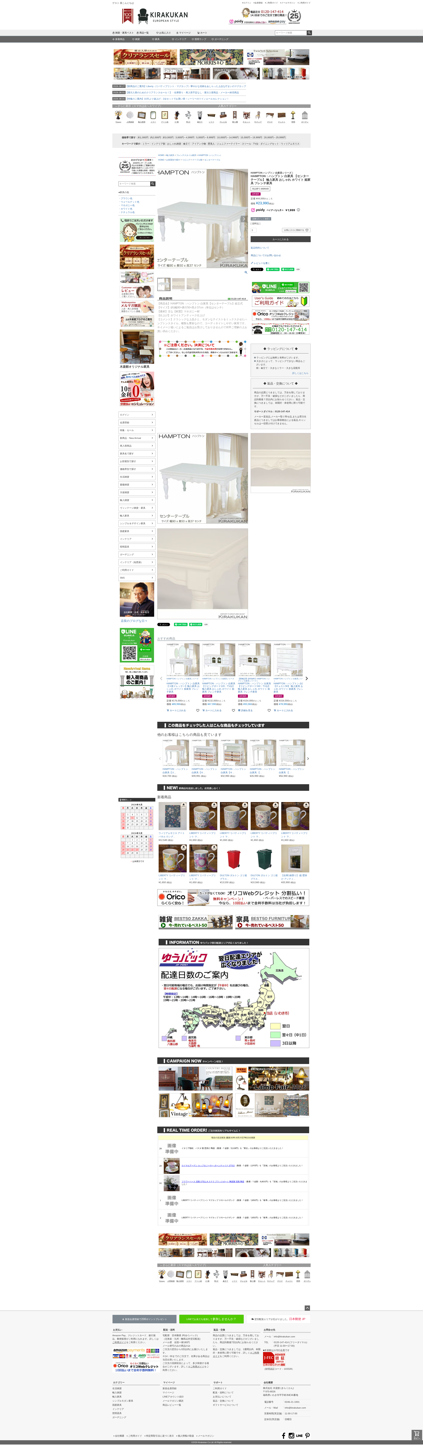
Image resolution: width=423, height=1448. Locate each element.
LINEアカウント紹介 (173, 1396)
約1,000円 (143, 137)
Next (244, 219)
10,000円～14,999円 (228, 137)
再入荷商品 (126, 445)
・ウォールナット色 (128, 202)
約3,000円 (168, 137)
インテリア (180, 39)
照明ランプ (200, 39)
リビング (186, 160)
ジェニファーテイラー (228, 143)
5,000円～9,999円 (205, 137)
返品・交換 (219, 1329)
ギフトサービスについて (225, 1405)
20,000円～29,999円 (275, 137)
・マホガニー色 (126, 205)
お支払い (117, 1329)
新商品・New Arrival (130, 438)
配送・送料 (169, 1329)
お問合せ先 (269, 1329)
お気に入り (165, 32)
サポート (218, 1382)
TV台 (255, 143)
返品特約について (260, 247)
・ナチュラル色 (126, 212)
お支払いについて (222, 1396)
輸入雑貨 (124, 500)
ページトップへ (307, 1308)
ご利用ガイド (272, 3)
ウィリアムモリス (290, 143)
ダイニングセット (269, 143)
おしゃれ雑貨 (174, 143)
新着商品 (120, 39)
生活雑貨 (124, 477)
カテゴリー (119, 1382)
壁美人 (211, 143)
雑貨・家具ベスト (124, 32)
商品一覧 (144, 32)
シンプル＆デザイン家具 (132, 523)
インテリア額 (158, 143)
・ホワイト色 (125, 208)
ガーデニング (221, 39)
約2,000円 (155, 137)
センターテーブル (212, 160)
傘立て (186, 143)
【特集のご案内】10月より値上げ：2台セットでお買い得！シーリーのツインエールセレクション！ (171, 98)
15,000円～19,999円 (251, 137)
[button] (161, 678)
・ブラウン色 (125, 198)
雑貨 (137, 39)
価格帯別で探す (128, 469)
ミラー (145, 143)
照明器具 (124, 546)
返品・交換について (223, 1400)
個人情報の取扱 (186, 1435)
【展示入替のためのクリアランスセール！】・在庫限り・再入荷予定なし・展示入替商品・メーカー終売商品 (176, 92)
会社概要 (268, 1382)
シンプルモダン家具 (122, 1400)
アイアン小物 (199, 143)
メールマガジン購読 (173, 1400)
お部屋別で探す (128, 461)
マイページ (185, 32)
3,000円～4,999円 (184, 137)
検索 (309, 33)
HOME (161, 155)
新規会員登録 (169, 1388)
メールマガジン (288, 3)
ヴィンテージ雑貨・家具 (132, 508)
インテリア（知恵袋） (131, 562)
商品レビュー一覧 (172, 1405)
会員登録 (259, 3)
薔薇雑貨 (124, 484)
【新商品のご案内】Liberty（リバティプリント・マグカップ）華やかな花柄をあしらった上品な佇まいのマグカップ (179, 86)
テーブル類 (197, 160)
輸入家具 (124, 515)
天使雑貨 (124, 492)
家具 (157, 39)
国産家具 (124, 531)
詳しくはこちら (300, 373)
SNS (122, 577)
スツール (246, 143)
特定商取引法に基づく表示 (160, 1435)
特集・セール (127, 430)
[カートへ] (417, 1435)
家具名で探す (127, 453)
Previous (161, 219)
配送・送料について (223, 1392)
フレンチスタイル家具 (186, 155)
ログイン (247, 3)
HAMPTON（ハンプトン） (210, 155)
